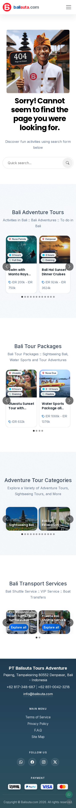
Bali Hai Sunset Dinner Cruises (54, 272)
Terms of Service (38, 717)
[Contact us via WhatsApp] (69, 794)
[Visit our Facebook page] (32, 762)
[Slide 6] (36, 297)
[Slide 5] (34, 297)
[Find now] (67, 163)
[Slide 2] (25, 297)
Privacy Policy (38, 724)
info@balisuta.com (38, 694)
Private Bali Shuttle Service (54, 618)
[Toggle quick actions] (69, 802)
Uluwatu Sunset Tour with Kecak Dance (21, 408)
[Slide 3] (28, 297)
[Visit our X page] (55, 762)
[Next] (68, 266)
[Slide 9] (45, 297)
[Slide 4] (31, 297)
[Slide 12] (54, 297)
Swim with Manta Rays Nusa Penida (18, 274)
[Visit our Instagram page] (44, 762)
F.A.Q (38, 730)
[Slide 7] (39, 297)
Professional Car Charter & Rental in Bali (20, 616)
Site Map (38, 737)
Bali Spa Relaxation (50, 523)
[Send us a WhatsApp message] (21, 762)
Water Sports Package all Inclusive (53, 408)
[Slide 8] (42, 297)
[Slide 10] (48, 297)
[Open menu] (68, 7)
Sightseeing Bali (21, 525)
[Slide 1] (22, 297)
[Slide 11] (51, 297)
